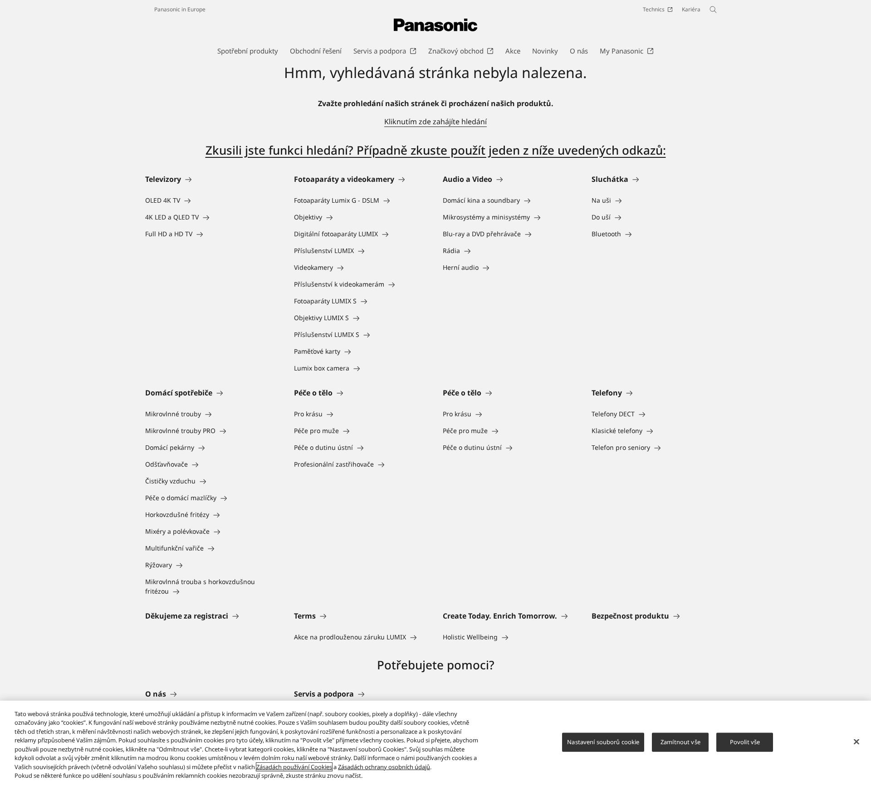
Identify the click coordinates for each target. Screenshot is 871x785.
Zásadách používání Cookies (294, 767)
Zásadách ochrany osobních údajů (384, 767)
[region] (435, 743)
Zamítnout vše (680, 742)
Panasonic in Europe (180, 9)
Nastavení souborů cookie (603, 742)
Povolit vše (745, 742)
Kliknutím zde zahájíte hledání (435, 122)
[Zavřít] (856, 741)
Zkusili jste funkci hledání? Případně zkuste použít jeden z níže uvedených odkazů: (436, 150)
